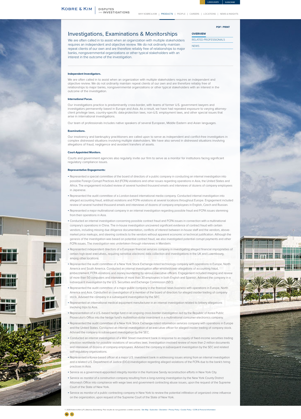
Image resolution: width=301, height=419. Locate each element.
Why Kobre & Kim (147, 14)
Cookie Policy (186, 410)
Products (167, 14)
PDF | (219, 27)
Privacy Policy (174, 410)
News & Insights (229, 14)
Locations (209, 14)
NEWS (195, 46)
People (181, 14)
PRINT (226, 27)
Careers (194, 14)
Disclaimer (163, 410)
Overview (199, 34)
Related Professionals (208, 39)
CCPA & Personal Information (204, 410)
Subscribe (154, 410)
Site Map (145, 410)
